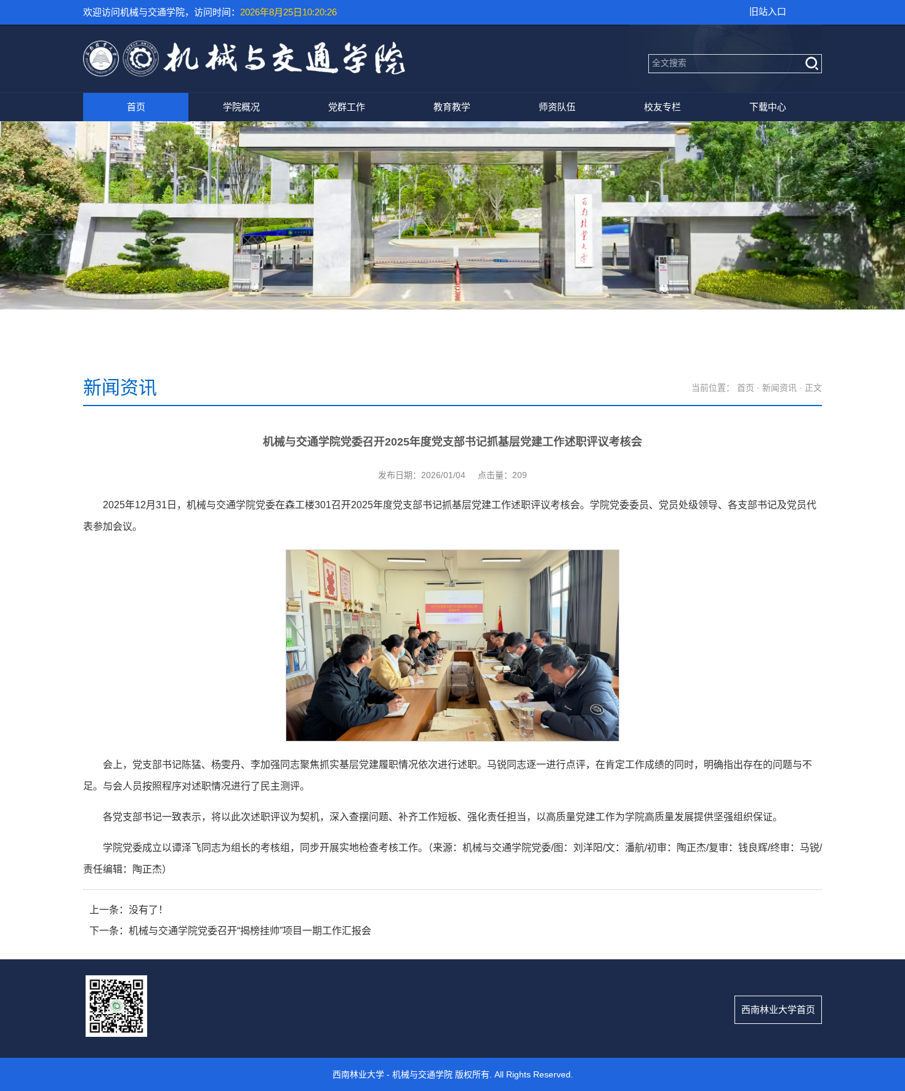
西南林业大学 (358, 1074)
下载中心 (767, 107)
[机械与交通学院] (244, 73)
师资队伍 (557, 107)
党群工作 (346, 107)
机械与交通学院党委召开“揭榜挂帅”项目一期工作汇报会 (250, 930)
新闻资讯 (779, 388)
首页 (136, 107)
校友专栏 (662, 107)
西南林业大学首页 (778, 1009)
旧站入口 (767, 11)
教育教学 (451, 107)
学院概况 (241, 107)
